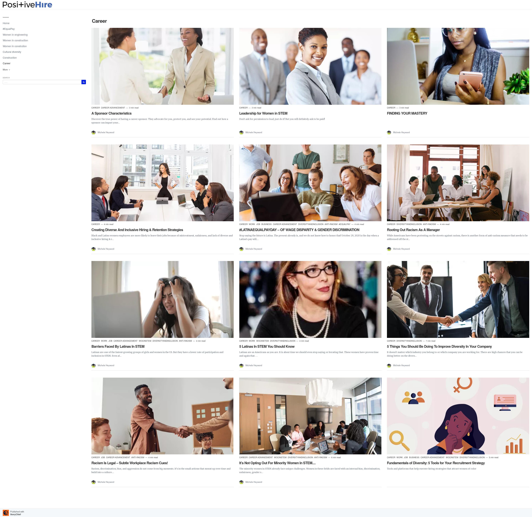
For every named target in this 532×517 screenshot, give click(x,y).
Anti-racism (331, 224)
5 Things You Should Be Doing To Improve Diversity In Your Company (439, 346)
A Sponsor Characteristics (111, 113)
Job (258, 224)
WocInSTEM (145, 340)
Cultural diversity (12, 51)
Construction (10, 57)
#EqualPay (9, 28)
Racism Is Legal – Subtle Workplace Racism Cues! (129, 462)
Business (266, 224)
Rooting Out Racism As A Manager (413, 229)
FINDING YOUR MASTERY (407, 113)
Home (6, 23)
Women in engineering (15, 34)
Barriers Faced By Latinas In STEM (117, 346)
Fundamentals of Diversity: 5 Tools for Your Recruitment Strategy (436, 462)
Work (252, 224)
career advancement (113, 107)
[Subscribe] (83, 82)
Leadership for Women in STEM (263, 113)
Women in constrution (15, 46)
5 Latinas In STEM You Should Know (267, 346)
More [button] (5, 69)
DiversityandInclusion (311, 224)
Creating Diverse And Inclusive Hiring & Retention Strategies (137, 229)
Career (6, 63)
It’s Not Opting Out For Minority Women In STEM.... (277, 462)
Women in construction (15, 40)
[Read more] (162, 66)
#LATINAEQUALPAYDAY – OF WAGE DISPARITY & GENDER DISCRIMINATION (299, 229)
